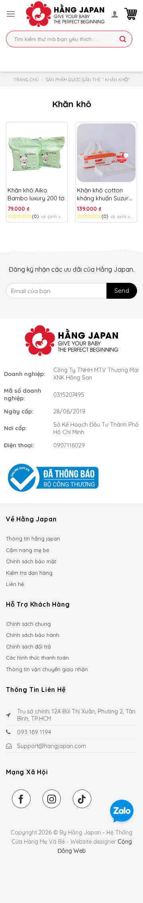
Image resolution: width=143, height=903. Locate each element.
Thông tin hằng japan (33, 538)
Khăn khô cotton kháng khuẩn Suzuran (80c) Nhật (106, 194)
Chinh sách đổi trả (28, 646)
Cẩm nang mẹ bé (27, 550)
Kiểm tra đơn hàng (29, 573)
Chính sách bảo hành (32, 635)
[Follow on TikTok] (82, 798)
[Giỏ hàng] (130, 14)
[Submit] (122, 40)
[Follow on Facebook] (21, 798)
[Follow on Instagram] (52, 798)
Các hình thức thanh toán (37, 657)
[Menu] (10, 14)
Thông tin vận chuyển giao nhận (47, 669)
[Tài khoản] (115, 14)
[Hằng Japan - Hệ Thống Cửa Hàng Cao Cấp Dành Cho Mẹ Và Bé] (65, 14)
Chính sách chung (28, 624)
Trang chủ (26, 79)
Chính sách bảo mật (31, 561)
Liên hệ (15, 584)
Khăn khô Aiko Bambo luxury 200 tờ (36, 194)
